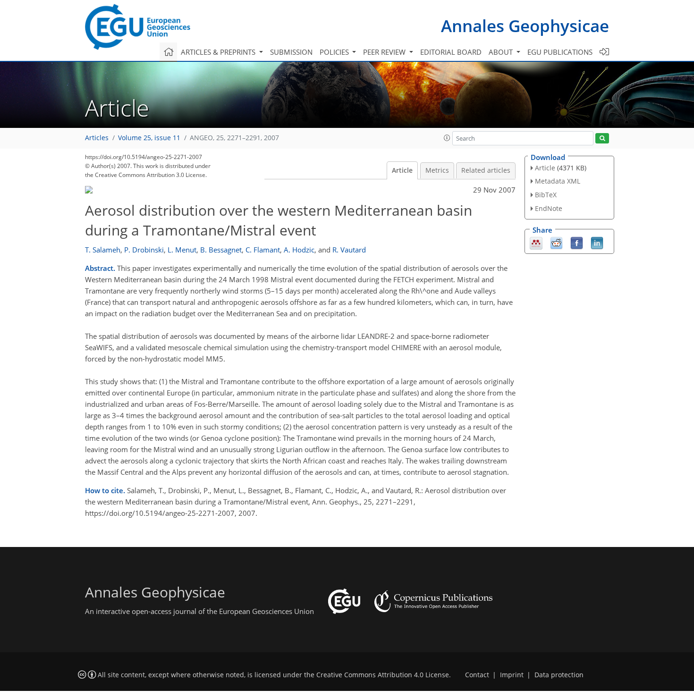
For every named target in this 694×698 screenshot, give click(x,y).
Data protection (559, 675)
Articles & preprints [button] (219, 52)
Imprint (512, 675)
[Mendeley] (536, 242)
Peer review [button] (385, 52)
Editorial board (451, 52)
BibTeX (546, 194)
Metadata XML (557, 181)
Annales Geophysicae (525, 26)
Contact (477, 675)
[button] (447, 138)
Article (402, 170)
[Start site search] (602, 138)
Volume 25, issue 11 (149, 138)
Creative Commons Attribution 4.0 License (382, 675)
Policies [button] (335, 52)
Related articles (485, 170)
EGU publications (559, 52)
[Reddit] (556, 242)
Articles (97, 138)
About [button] (502, 52)
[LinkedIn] (597, 242)
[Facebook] (576, 242)
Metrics (437, 170)
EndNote (548, 208)
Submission (291, 52)
